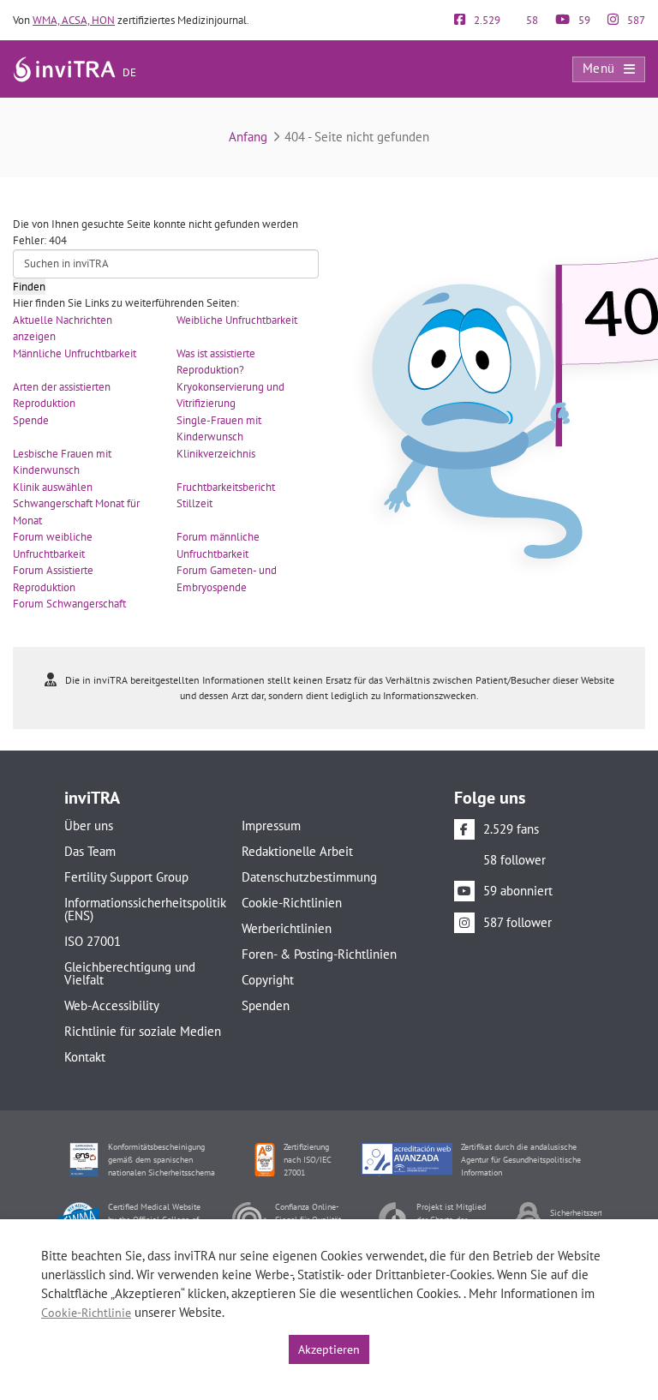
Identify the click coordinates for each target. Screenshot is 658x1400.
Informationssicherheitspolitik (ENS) (142, 909)
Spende (31, 420)
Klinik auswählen (53, 487)
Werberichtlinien (287, 928)
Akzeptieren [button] (329, 1349)
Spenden (266, 1005)
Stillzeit (194, 503)
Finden (29, 286)
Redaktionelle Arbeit (297, 851)
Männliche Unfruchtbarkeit (74, 353)
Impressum (271, 825)
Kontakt (84, 1056)
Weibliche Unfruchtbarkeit (236, 320)
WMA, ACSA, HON (74, 20)
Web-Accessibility (111, 1005)
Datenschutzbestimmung (309, 877)
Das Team (90, 851)
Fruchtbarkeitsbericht (225, 487)
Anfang (248, 137)
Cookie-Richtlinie (86, 1313)
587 (635, 20)
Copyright (268, 979)
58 (530, 20)
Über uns (88, 825)
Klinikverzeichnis (215, 453)
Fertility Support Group (126, 877)
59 (583, 20)
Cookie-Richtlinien (292, 902)
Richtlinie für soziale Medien (142, 1031)
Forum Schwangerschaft (69, 603)
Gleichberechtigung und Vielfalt (129, 973)
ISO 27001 (92, 941)
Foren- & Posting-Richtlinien (319, 954)
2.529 (485, 20)
